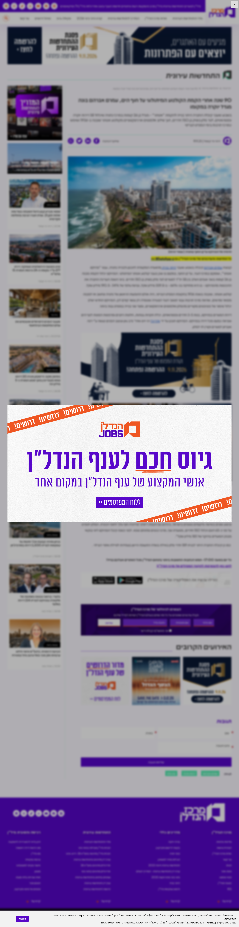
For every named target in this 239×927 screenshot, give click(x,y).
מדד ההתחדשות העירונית (188, 18)
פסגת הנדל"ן (225, 883)
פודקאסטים (67, 6)
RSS (229, 889)
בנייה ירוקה (174, 841)
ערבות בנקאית (33, 859)
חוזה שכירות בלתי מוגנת (28, 877)
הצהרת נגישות (224, 847)
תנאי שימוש (226, 877)
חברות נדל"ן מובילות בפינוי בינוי (94, 847)
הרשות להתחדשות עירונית (97, 889)
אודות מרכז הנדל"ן (156, 18)
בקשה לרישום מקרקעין (168, 847)
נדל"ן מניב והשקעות (150, 6)
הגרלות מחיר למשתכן (169, 859)
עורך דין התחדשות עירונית (97, 883)
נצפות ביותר (52, 204)
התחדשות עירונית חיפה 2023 (164, 865)
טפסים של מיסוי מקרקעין (28, 889)
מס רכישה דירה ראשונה (28, 847)
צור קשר (24, 18)
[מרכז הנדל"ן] (222, 12)
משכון (38, 871)
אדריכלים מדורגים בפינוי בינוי (96, 871)
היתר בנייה (168, 267)
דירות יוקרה (189, 773)
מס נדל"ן (36, 853)
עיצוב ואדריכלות (95, 6)
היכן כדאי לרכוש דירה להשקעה (24, 841)
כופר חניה (175, 853)
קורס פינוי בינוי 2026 (89, 18)
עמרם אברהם (213, 267)
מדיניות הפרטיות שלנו (201, 922)
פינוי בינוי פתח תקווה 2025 (165, 877)
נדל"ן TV (80, 6)
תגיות (229, 865)
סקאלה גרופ (64, 18)
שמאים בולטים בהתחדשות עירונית (93, 877)
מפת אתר (226, 871)
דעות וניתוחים (129, 6)
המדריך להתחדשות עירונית (123, 18)
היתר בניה (175, 883)
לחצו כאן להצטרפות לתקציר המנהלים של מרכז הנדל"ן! (194, 565)
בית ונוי (54, 314)
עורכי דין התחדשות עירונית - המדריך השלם (158, 871)
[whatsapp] (71, 141)
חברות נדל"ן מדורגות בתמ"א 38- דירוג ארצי (88, 853)
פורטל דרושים (43, 18)
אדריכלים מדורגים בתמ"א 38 (96, 865)
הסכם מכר (35, 883)
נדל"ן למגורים (192, 6)
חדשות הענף (113, 6)
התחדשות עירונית (173, 6)
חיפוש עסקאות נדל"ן (169, 889)
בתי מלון (171, 773)
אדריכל (155, 321)
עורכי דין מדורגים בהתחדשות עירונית (92, 859)
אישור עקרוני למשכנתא (28, 865)
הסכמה (22, 918)
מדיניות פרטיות (224, 841)
